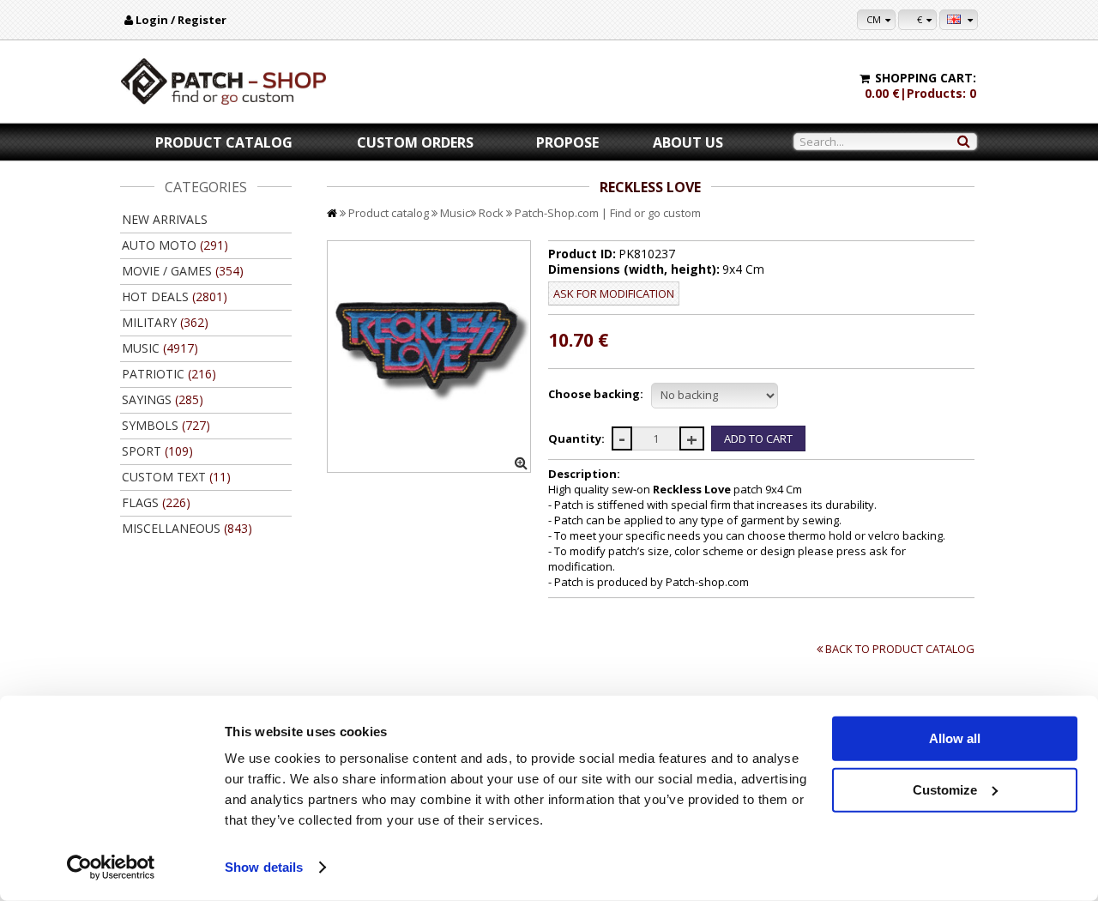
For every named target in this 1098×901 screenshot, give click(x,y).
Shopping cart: (925, 78)
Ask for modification (613, 293)
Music (455, 213)
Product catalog (224, 142)
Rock (491, 213)
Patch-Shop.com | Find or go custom (608, 213)
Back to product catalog (899, 648)
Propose (567, 142)
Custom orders (415, 142)
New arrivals (165, 219)
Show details (264, 867)
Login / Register (181, 19)
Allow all (954, 738)
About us (688, 142)
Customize (945, 789)
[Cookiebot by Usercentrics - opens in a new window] (111, 867)
